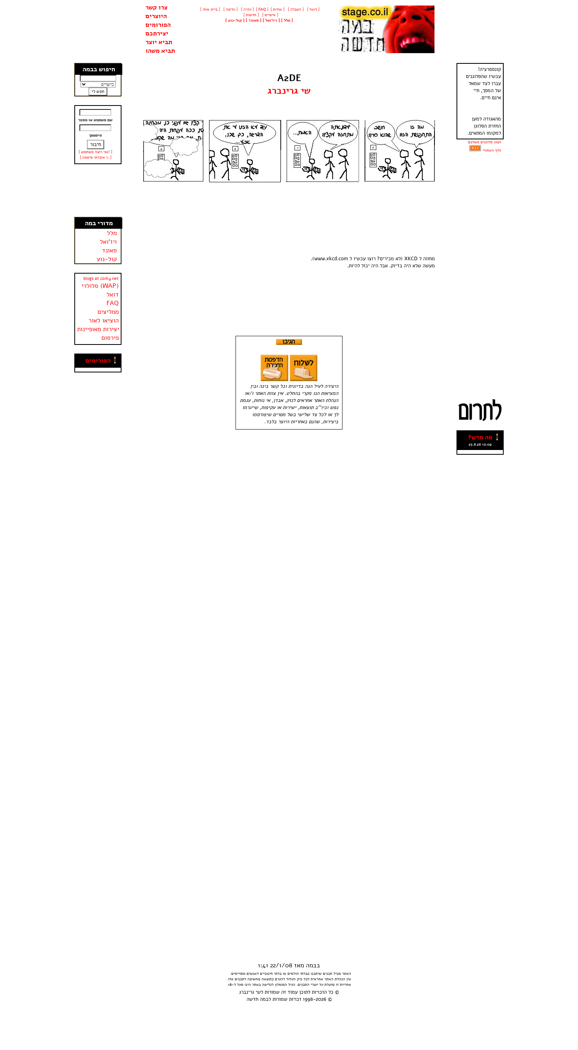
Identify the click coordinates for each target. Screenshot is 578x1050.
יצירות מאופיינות (98, 329)
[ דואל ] (312, 9)
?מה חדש (480, 437)
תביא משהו (160, 50)
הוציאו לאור (103, 320)
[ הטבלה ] (295, 9)
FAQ (113, 303)
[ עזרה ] (247, 9)
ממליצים (108, 311)
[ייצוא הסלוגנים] (475, 150)
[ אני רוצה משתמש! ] (95, 152)
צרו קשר (156, 7)
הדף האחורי (491, 150)
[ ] (235, 20)
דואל (113, 294)
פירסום (110, 337)
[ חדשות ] (250, 15)
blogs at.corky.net (101, 278)
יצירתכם (156, 33)
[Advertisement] (98, 190)
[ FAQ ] (262, 9)
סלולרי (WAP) (100, 285)
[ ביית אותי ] (210, 9)
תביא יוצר (158, 42)
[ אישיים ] (269, 15)
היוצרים (156, 16)
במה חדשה (258, 999)
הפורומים (158, 24)
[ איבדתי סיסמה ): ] (95, 157)
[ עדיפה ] (229, 9)
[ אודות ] (277, 9)
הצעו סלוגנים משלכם (484, 142)
